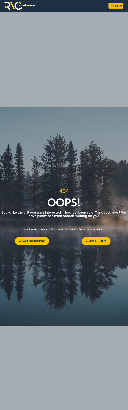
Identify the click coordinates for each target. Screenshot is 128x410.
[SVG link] (19, 6)
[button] (115, 6)
